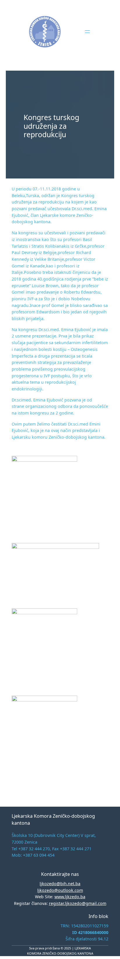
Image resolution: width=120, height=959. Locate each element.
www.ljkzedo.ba (69, 896)
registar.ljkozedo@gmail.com (77, 903)
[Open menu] (87, 31)
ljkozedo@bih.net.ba (60, 883)
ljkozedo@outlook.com (60, 890)
